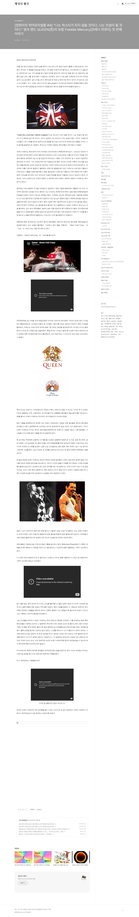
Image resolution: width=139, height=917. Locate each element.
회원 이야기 (104, 102)
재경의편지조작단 (106, 137)
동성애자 (119, 321)
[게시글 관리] (25, 809)
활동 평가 (104, 69)
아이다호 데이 (105, 88)
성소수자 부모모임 (106, 239)
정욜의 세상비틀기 (106, 155)
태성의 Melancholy (107, 158)
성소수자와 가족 (105, 236)
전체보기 (103, 57)
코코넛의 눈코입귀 (106, 108)
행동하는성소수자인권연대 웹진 (26, 879)
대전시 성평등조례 (106, 219)
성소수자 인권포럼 (106, 91)
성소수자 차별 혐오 (106, 201)
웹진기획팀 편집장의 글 (108, 80)
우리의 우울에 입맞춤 (109, 316)
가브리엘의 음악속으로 (107, 150)
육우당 (120, 326)
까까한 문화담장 (106, 169)
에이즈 (116, 332)
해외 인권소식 (105, 94)
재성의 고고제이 (106, 163)
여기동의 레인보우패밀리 (108, 105)
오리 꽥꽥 (104, 129)
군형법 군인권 (105, 209)
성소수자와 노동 (105, 176)
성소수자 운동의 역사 (107, 267)
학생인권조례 (105, 212)
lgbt (102, 324)
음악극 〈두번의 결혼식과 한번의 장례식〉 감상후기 (35, 834)
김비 (102, 316)
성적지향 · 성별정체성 (107, 247)
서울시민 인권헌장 (106, 217)
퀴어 (102, 326)
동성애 (106, 326)
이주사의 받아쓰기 (106, 145)
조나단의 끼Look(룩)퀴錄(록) (109, 139)
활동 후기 (104, 64)
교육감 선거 (105, 198)
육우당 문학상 (105, 277)
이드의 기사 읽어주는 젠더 (108, 121)
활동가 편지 (112, 318)
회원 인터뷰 (105, 118)
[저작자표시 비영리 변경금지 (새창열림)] (39, 809)
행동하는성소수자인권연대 (107, 337)
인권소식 (103, 83)
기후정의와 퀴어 (105, 189)
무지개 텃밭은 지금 (107, 286)
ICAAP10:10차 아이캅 (108, 185)
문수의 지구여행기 (106, 110)
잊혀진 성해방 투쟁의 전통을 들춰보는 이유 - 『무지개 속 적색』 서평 (41, 831)
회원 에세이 (105, 116)
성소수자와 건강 (105, 229)
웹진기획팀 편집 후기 (107, 74)
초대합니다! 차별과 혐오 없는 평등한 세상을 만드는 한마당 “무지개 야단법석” (43, 829)
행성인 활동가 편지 (107, 113)
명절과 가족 (105, 241)
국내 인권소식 (105, 86)
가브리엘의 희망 (106, 152)
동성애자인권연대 (105, 332)
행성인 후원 (104, 280)
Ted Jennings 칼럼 (107, 147)
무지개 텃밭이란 (106, 283)
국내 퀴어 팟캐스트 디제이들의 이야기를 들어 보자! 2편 (36, 824)
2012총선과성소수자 (107, 195)
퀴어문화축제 (108, 324)
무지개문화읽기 (23, 820)
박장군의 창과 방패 (107, 131)
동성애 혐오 (105, 204)
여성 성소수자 (105, 250)
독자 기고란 (104, 166)
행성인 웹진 (22, 4)
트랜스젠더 (105, 253)
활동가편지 (119, 316)
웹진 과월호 (104, 292)
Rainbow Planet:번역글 (108, 99)
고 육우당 (104, 226)
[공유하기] (23, 809)
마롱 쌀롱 (104, 123)
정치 (102, 192)
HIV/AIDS (113, 321)
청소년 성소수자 (105, 334)
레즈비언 (103, 321)
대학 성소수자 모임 (107, 274)
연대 (102, 172)
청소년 (102, 318)
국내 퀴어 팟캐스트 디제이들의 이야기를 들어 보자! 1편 (36, 826)
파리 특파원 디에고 (107, 126)
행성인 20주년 (105, 289)
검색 (118, 4)
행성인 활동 (104, 61)
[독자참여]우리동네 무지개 (108, 77)
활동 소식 (104, 66)
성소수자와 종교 (105, 232)
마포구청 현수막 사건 (107, 214)
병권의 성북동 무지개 (107, 160)
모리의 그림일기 (106, 142)
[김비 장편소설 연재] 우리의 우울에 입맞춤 (112, 261)
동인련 (114, 324)
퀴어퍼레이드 (105, 96)
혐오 (112, 332)
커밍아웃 (119, 324)
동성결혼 (103, 179)
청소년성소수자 (105, 223)
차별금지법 (105, 206)
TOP (122, 910)
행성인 (108, 321)
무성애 (103, 255)
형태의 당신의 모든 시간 (108, 134)
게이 (107, 318)
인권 (119, 334)
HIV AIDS (104, 183)
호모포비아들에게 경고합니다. (108, 307)
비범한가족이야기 (106, 244)
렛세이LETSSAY (106, 264)
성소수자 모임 (105, 271)
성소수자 (121, 332)
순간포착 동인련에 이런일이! (109, 72)
